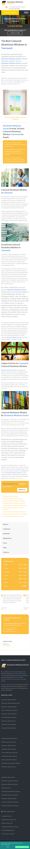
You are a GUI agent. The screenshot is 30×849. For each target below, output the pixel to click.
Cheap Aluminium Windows (9, 717)
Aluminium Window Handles (9, 707)
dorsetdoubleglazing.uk (8, 830)
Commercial (6, 529)
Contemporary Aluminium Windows (11, 763)
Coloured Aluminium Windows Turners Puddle (15, 514)
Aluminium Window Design (9, 745)
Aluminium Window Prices (8, 767)
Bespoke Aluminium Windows (9, 738)
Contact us (6, 552)
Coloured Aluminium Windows (10, 752)
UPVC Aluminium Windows (9, 742)
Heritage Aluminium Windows (9, 756)
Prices (5, 543)
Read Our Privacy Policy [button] (5, 844)
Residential (6, 533)
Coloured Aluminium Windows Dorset (13, 498)
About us (5, 524)
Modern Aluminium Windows (9, 759)
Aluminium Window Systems (9, 714)
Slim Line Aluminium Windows (10, 710)
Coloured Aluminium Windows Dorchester (14, 503)
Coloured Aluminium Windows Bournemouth (15, 505)
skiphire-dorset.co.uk (7, 823)
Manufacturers (7, 538)
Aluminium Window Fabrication (10, 784)
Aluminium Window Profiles (9, 749)
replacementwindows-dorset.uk (10, 826)
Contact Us (21, 489)
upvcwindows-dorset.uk (8, 834)
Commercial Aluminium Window (10, 802)
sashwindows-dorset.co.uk (9, 819)
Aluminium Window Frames (9, 699)
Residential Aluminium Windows (10, 795)
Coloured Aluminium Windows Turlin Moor (14, 512)
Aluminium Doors (6, 788)
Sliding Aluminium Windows (9, 728)
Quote (5, 547)
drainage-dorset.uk (7, 816)
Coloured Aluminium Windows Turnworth (14, 516)
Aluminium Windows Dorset (10, 496)
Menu (26, 12)
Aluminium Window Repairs (9, 724)
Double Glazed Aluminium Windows (11, 791)
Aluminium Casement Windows (10, 781)
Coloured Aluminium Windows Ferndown (14, 501)
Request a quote (10, 12)
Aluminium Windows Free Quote (10, 805)
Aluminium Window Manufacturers (11, 703)
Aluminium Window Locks (8, 721)
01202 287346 (14, 9)
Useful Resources (8, 811)
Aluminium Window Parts (8, 777)
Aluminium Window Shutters (9, 798)
